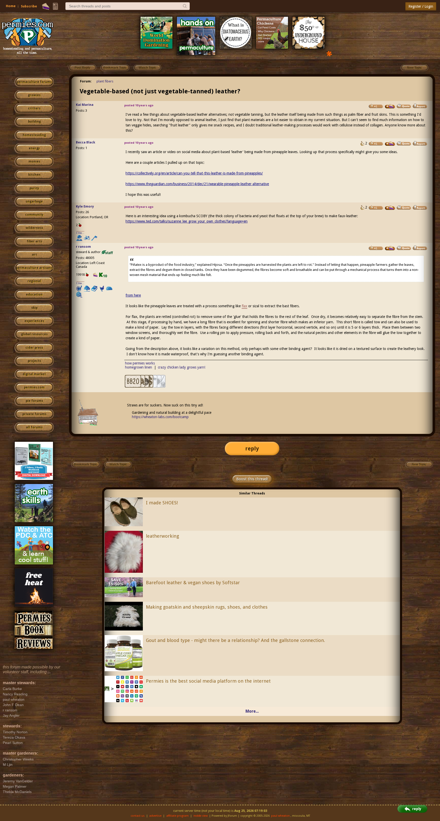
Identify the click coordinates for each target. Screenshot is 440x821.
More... (252, 711)
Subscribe (29, 6)
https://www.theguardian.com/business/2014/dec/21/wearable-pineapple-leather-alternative (197, 184)
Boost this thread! (252, 479)
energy (34, 148)
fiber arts (34, 241)
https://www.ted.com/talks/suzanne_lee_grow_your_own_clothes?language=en (187, 221)
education (34, 294)
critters (34, 108)
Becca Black (85, 142)
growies (34, 95)
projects (34, 361)
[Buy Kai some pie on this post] (390, 106)
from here (133, 295)
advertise (155, 815)
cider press (34, 347)
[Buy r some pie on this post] (390, 248)
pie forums (34, 401)
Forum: (86, 81)
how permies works (140, 363)
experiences (34, 321)
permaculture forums (34, 82)
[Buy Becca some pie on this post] (390, 143)
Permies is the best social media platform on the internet (208, 681)
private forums (34, 414)
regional (34, 281)
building (34, 121)
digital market (34, 374)
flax (244, 306)
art (34, 254)
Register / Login (420, 6)
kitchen (34, 175)
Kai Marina (84, 105)
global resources (34, 334)
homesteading (34, 135)
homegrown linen (138, 367)
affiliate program (177, 815)
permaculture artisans (34, 268)
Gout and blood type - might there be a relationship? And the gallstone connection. (235, 640)
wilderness (34, 228)
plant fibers (105, 81)
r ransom (83, 246)
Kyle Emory (85, 206)
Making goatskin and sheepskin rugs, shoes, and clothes (207, 607)
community (34, 214)
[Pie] (46, 6)
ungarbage (34, 201)
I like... (80, 232)
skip (34, 308)
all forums (34, 427)
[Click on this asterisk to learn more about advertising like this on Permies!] (329, 53)
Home (11, 6)
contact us (138, 815)
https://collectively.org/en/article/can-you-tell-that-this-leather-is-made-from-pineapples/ (194, 173)
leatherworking (162, 536)
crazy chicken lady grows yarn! (181, 367)
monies (34, 161)
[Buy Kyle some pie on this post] (390, 208)
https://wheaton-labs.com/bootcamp (160, 417)
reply (252, 448)
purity (34, 188)
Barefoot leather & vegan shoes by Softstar (193, 582)
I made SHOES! (162, 502)
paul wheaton (280, 815)
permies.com (34, 387)
